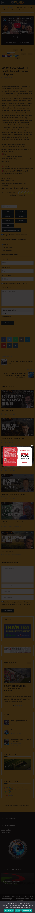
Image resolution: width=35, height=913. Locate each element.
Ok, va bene (9, 910)
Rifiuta (18, 910)
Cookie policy (26, 910)
